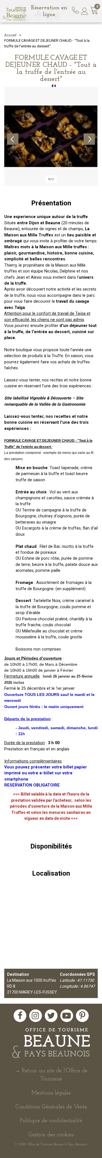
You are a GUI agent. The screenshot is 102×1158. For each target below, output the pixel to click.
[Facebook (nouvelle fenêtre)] (20, 1015)
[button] (94, 11)
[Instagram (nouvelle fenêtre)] (35, 1015)
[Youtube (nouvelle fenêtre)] (66, 1015)
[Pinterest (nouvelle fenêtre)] (82, 1015)
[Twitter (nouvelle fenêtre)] (51, 1015)
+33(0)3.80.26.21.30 (76, 9)
